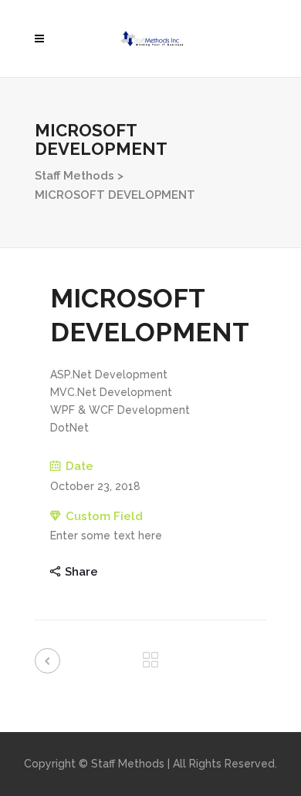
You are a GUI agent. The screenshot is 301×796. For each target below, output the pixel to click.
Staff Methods (74, 176)
